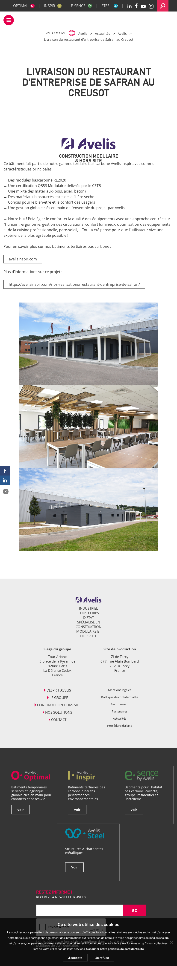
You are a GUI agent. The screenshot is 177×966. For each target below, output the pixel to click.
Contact (58, 719)
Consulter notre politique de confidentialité (115, 949)
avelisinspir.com (23, 259)
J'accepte (75, 958)
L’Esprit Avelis (59, 690)
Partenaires (119, 711)
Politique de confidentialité (119, 697)
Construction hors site (58, 705)
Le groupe (59, 697)
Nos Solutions (58, 712)
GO (135, 910)
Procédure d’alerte (119, 726)
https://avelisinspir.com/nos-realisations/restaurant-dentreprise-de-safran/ (74, 284)
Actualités (119, 718)
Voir (20, 809)
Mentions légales (119, 690)
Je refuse (102, 958)
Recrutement (120, 704)
